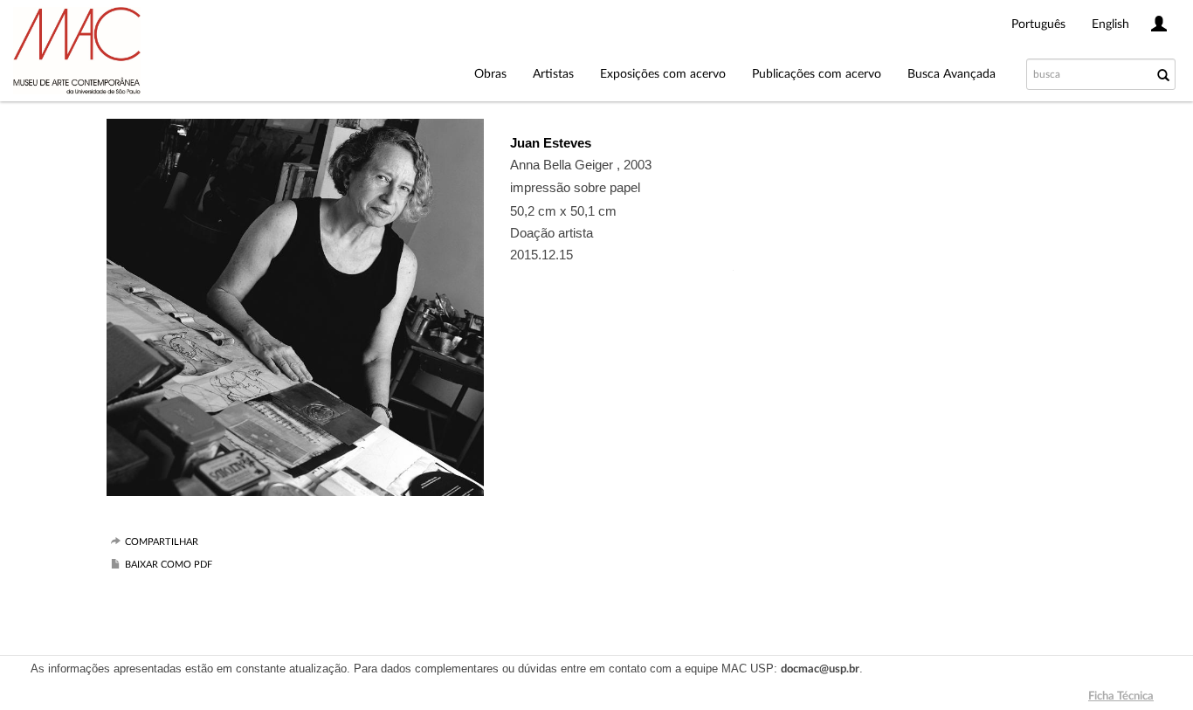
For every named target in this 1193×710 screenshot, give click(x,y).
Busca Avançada (951, 74)
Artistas (553, 74)
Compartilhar (161, 542)
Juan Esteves (550, 142)
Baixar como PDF (168, 564)
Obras (490, 74)
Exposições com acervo (663, 74)
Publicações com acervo (816, 74)
